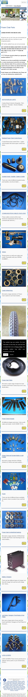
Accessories (15, 685)
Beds (20, 684)
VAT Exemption (10, 689)
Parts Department (13, 681)
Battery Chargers (6, 577)
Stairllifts (7, 684)
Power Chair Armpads (8, 419)
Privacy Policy (18, 346)
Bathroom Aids (6, 686)
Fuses (3, 494)
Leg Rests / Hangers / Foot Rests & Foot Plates (13, 616)
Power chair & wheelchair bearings (11, 532)
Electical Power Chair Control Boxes (12, 138)
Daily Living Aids (12, 686)
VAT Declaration (17, 689)
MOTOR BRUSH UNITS (9, 99)
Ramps (17, 686)
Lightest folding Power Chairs (11, 682)
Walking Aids (20, 685)
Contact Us (12, 690)
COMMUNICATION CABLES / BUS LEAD (14, 213)
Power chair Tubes (7, 380)
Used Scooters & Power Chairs (19, 687)
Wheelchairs (14, 683)
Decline (11, 354)
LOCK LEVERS (6, 655)
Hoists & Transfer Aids (14, 684)
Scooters (19, 681)
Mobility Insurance (9, 687)
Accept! (5, 354)
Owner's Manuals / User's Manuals (10, 688)
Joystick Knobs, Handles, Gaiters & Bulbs (13, 176)
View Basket (17, 6)
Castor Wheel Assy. (7, 290)
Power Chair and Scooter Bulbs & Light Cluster (12, 456)
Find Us (22, 689)
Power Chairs (20, 682)
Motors (4, 252)
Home (8, 681)
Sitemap (16, 690)
